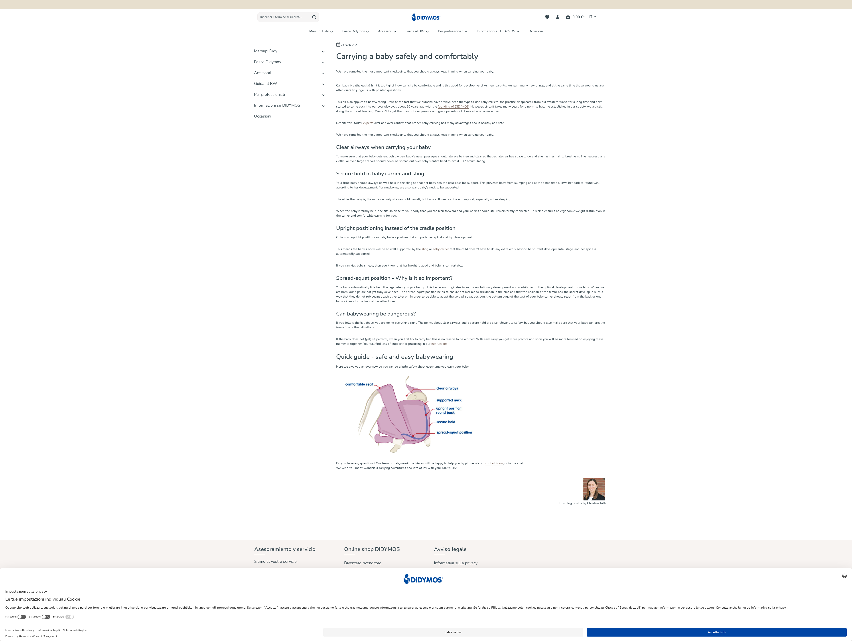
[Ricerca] (314, 17)
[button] (323, 51)
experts (368, 123)
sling (425, 249)
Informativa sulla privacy (455, 563)
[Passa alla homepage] (426, 17)
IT (591, 17)
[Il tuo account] (557, 17)
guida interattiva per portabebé (450, 4)
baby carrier (441, 249)
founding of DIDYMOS (453, 106)
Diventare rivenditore (362, 563)
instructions (439, 343)
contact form (494, 463)
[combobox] (283, 17)
